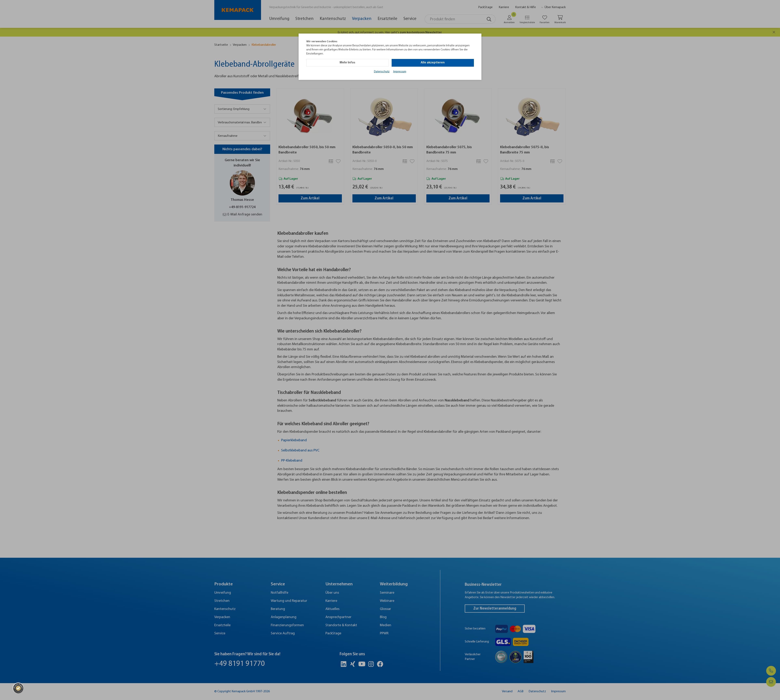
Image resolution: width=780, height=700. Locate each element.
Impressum (399, 71)
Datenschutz (382, 71)
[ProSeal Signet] (18, 688)
